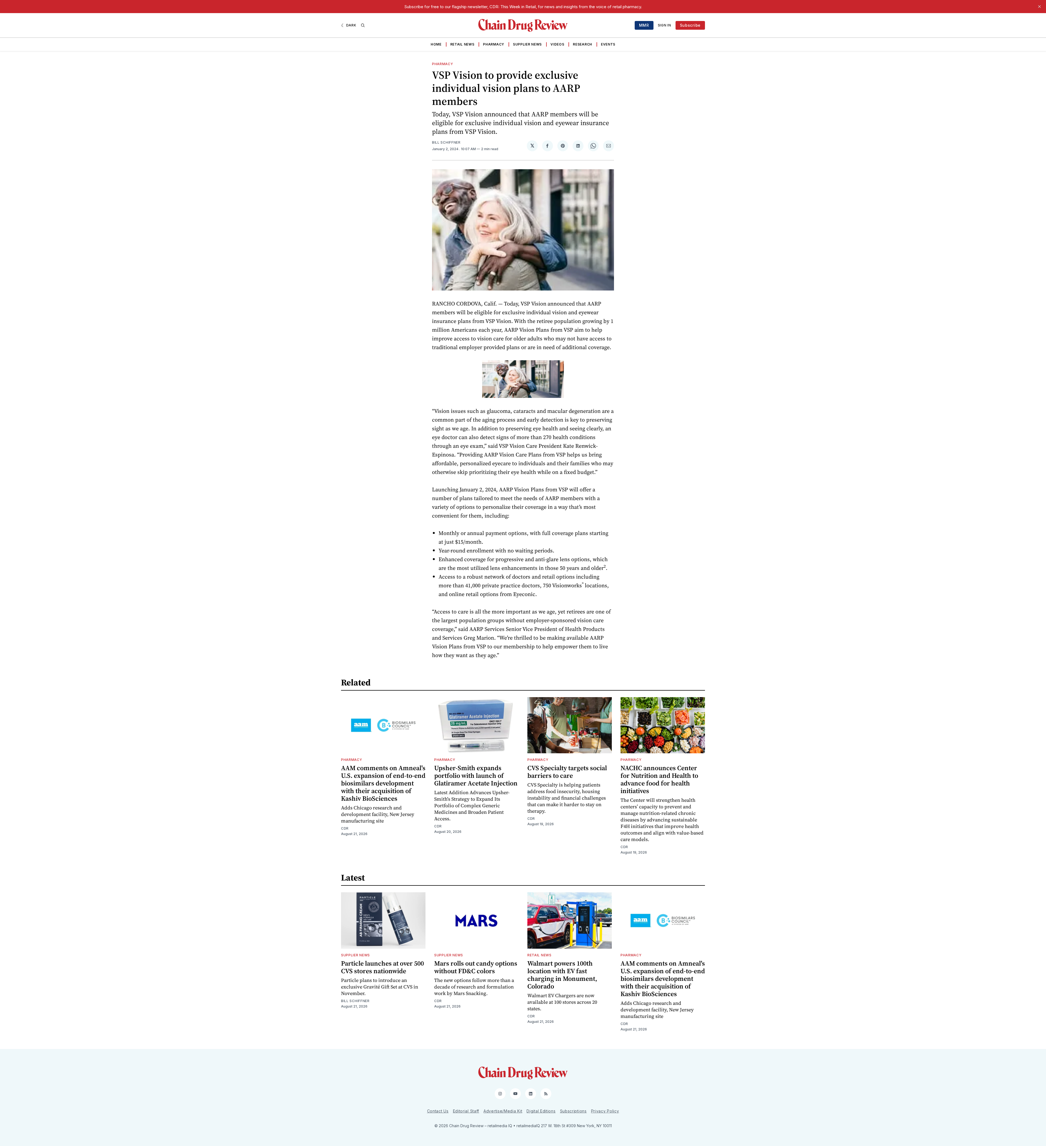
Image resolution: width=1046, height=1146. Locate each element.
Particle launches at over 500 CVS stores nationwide (382, 967)
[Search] (363, 25)
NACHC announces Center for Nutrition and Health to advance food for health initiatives (659, 779)
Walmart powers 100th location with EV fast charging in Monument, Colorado (562, 975)
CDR (345, 828)
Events (608, 44)
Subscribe (690, 25)
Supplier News (527, 44)
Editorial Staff (466, 1111)
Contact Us (438, 1111)
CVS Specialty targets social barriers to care (567, 771)
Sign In (664, 25)
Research (582, 44)
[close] (1039, 6)
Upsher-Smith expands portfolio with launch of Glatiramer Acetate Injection (476, 775)
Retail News (462, 44)
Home (436, 44)
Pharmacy (493, 44)
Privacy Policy (605, 1111)
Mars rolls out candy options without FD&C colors (475, 967)
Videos (557, 44)
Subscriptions (573, 1111)
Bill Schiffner (446, 142)
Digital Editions (541, 1111)
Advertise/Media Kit (503, 1111)
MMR (644, 25)
